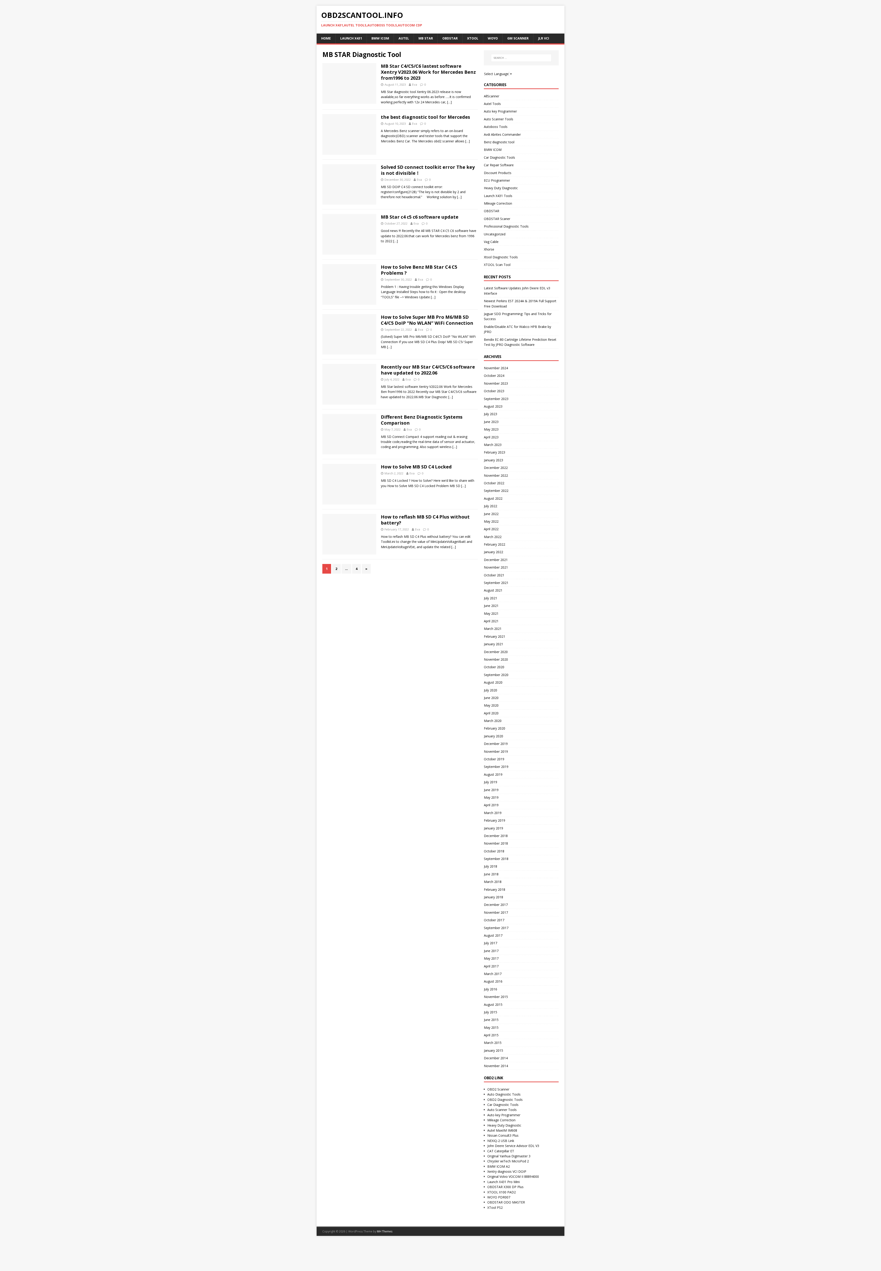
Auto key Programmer (500, 111)
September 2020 (496, 675)
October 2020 (494, 667)
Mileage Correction (498, 203)
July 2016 (490, 989)
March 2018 (493, 881)
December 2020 (496, 652)
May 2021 (491, 613)
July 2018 (490, 866)
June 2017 (491, 951)
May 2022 (491, 521)
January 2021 (493, 644)
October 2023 (494, 391)
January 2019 (493, 828)
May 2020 (491, 705)
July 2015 (490, 1012)
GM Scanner (518, 38)
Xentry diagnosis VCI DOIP (506, 1171)
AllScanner (491, 96)
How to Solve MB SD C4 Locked (416, 467)
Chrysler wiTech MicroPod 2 (508, 1161)
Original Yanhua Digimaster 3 (508, 1156)
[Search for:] (521, 58)
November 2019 (496, 751)
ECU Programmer (497, 180)
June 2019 (491, 790)
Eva (414, 84)
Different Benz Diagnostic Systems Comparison (422, 420)
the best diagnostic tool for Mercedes (425, 117)
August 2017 (493, 935)
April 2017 (491, 966)
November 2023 (496, 383)
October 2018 (494, 851)
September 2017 (496, 928)
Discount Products (497, 173)
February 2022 (494, 544)
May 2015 (491, 1027)
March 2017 (493, 974)
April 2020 (491, 713)
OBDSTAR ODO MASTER (506, 1202)
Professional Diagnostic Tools (506, 226)
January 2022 (493, 552)
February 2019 (494, 820)
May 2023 (491, 429)
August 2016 (493, 981)
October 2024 (494, 375)
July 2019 (490, 782)
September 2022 (496, 490)
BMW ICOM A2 (498, 1166)
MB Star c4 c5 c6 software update (419, 217)
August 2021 (493, 590)
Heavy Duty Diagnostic (501, 188)
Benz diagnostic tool (499, 142)
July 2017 (490, 943)
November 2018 (496, 843)
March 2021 (493, 628)
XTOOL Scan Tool (497, 264)
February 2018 (494, 889)
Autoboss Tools (495, 126)
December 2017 (496, 904)
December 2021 (496, 560)
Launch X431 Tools (498, 196)
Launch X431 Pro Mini (503, 1182)
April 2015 (491, 1035)
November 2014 (496, 1066)
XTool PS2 (495, 1207)
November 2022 (496, 475)
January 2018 (493, 897)
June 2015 (491, 1019)
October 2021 (494, 575)
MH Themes (384, 1231)
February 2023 (494, 452)
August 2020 (493, 682)
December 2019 (496, 743)
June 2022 (491, 514)
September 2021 (496, 583)
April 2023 (491, 437)
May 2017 (491, 958)
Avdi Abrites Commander (502, 134)
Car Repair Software (499, 165)
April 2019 (491, 805)
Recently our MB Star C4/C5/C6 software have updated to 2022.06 (428, 370)
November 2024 (496, 368)
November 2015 (496, 997)
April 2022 (491, 529)
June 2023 (491, 422)
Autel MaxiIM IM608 (502, 1130)
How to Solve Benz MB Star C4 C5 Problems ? (419, 270)
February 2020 (494, 728)
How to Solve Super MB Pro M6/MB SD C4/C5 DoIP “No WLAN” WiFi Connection (427, 320)
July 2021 (490, 598)
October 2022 (494, 483)
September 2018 (496, 859)
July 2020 (490, 690)
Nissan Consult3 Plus (503, 1135)
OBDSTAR (491, 211)
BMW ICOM (493, 149)
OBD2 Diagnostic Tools (505, 1099)
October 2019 (494, 759)
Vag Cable (491, 242)
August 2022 (493, 498)
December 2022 (496, 467)
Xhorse (489, 249)
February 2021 (494, 636)
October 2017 (494, 920)
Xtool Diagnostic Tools (501, 257)
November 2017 (496, 912)
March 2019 (493, 813)
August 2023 (493, 406)
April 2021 (491, 621)
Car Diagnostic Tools (499, 157)
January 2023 (493, 460)
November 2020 (496, 659)
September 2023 (496, 399)
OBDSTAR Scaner (497, 219)
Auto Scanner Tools (498, 119)
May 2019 (491, 797)
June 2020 (491, 698)
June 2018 (491, 874)
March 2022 (493, 537)
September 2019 (496, 766)
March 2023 (493, 444)
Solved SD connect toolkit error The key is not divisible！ (428, 170)
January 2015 (493, 1050)
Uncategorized (494, 234)
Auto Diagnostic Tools (504, 1094)
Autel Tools (492, 103)
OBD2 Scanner (498, 1089)
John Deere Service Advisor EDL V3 (513, 1146)
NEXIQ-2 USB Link (500, 1141)
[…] (449, 102)
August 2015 (493, 1004)
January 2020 (493, 736)
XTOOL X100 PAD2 (501, 1192)
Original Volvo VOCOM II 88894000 (513, 1176)
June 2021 (491, 605)
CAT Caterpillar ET (500, 1151)
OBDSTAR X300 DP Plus (505, 1187)
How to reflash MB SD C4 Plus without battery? (425, 520)
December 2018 (496, 836)
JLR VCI (543, 38)
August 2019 (493, 774)
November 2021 (496, 567)
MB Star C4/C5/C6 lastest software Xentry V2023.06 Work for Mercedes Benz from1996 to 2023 (428, 72)
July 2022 (490, 506)
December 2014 (496, 1058)
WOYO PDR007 (498, 1197)
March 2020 (493, 721)
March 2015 (493, 1042)
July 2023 (490, 414)
